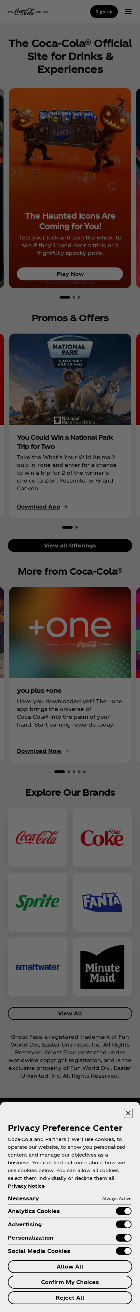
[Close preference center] (128, 1113)
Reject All (70, 1297)
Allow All (70, 1266)
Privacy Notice (26, 1186)
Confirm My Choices (70, 1282)
